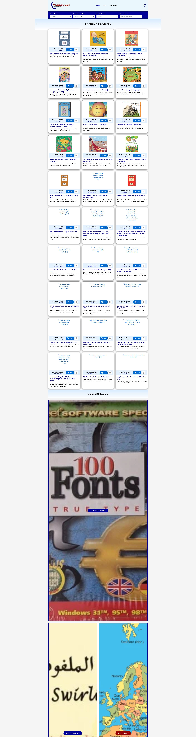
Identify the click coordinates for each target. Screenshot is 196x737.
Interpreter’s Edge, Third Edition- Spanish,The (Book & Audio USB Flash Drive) (62, 378)
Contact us (113, 5)
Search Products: (124, 13)
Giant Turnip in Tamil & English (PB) (95, 124)
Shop (104, 5)
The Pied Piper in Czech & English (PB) (96, 377)
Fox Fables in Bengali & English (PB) (129, 90)
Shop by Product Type (79, 13)
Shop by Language (54, 13)
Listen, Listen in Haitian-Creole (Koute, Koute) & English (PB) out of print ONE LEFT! (96, 233)
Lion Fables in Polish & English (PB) (129, 124)
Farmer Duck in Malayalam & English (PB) (97, 270)
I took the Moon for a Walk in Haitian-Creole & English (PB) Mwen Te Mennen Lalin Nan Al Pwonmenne (131, 233)
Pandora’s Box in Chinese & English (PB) (63, 342)
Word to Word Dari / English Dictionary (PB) (64, 54)
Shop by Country (100, 13)
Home (98, 5)
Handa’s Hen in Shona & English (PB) (95, 90)
